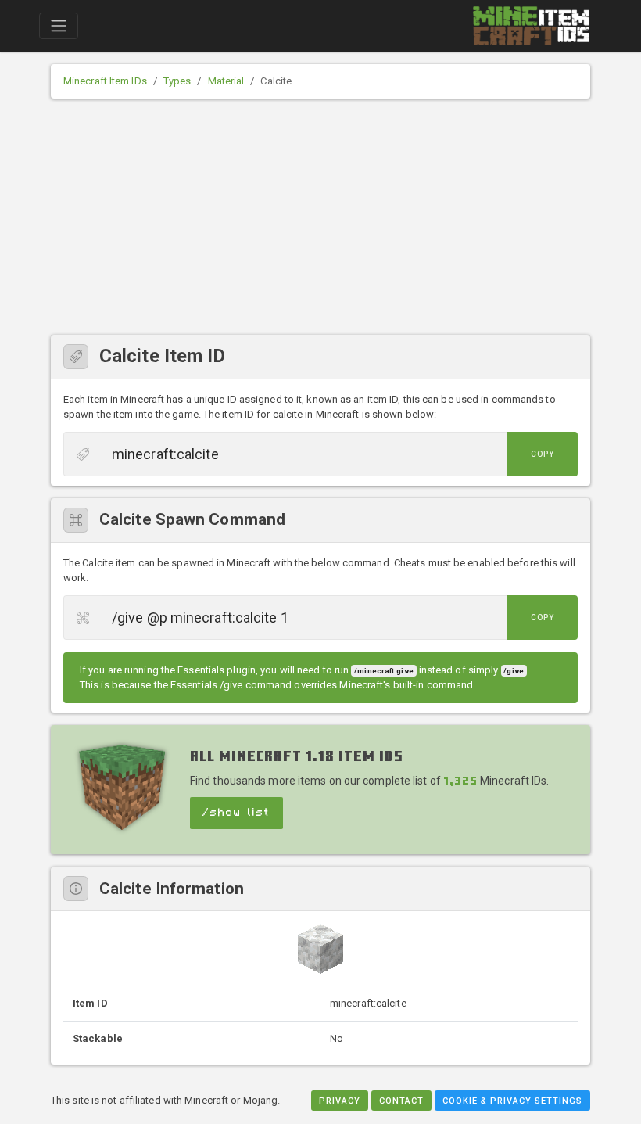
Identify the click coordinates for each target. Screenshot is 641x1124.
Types (177, 81)
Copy (542, 454)
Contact (401, 1101)
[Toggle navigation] (58, 26)
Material (226, 81)
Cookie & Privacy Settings (512, 1101)
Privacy (339, 1101)
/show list (236, 812)
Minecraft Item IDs (105, 81)
